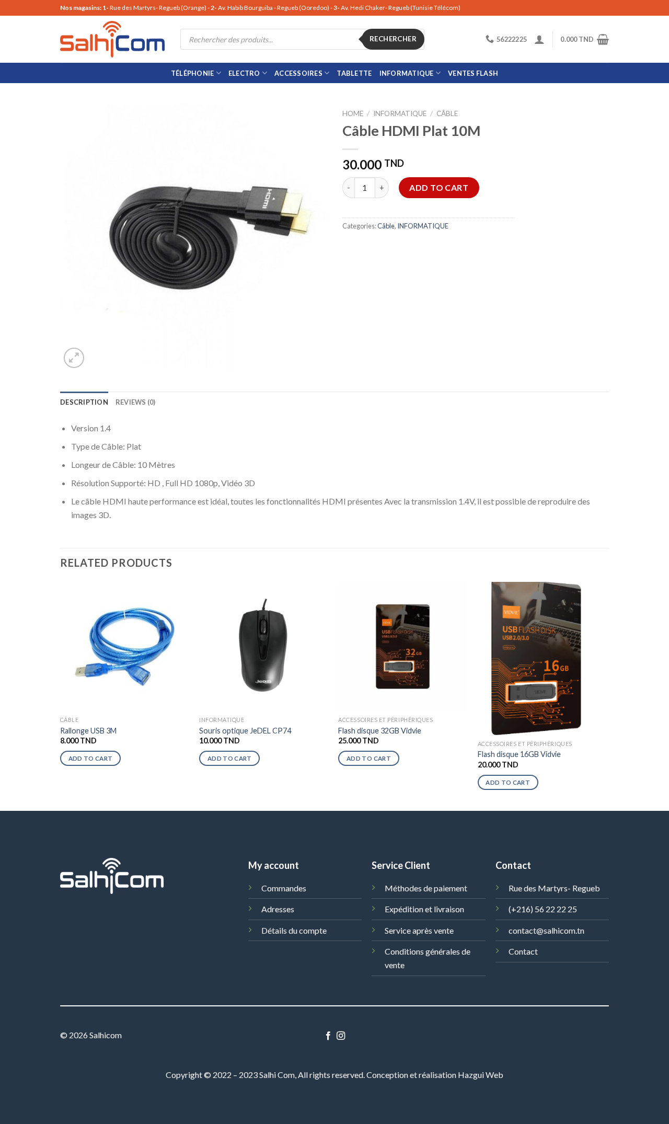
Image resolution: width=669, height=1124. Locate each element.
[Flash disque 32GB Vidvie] (402, 646)
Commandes (283, 888)
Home (352, 113)
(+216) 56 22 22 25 (543, 909)
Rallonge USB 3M (88, 730)
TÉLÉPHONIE (192, 73)
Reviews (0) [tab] (136, 402)
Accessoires (298, 73)
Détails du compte (294, 930)
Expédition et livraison (424, 909)
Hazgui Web (480, 1075)
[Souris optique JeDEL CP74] (263, 646)
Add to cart (438, 187)
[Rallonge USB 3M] (124, 646)
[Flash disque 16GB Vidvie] (542, 658)
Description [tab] (84, 402)
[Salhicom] (112, 39)
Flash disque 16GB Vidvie (519, 754)
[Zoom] (74, 358)
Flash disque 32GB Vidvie (379, 730)
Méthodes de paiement (426, 888)
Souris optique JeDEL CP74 (245, 730)
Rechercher (393, 39)
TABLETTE (354, 73)
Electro (244, 73)
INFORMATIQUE (406, 73)
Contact (523, 951)
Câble (447, 113)
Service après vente (419, 930)
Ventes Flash (473, 73)
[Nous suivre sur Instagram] (341, 1036)
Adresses (277, 909)
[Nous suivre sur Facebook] (328, 1036)
